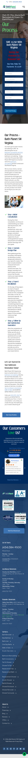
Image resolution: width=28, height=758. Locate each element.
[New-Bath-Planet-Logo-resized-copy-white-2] (8, 493)
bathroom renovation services (14, 152)
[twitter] (7, 749)
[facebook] (4, 749)
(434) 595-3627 (15, 395)
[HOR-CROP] (9, 6)
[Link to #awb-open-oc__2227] (23, 7)
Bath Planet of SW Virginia (17, 448)
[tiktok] (17, 749)
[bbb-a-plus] (20, 490)
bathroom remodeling (11, 375)
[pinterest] (14, 749)
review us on (13, 455)
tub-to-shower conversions (13, 388)
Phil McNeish (15, 460)
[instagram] (10, 749)
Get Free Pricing (10, 111)
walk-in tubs (8, 390)
